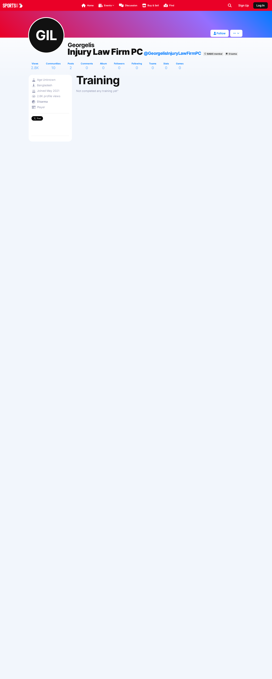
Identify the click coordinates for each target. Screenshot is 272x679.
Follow (221, 33)
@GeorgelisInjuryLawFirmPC (172, 53)
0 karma (233, 54)
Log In (260, 5)
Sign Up (243, 5)
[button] (87, 5)
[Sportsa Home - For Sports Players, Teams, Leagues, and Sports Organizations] (14, 5)
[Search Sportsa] (229, 5)
